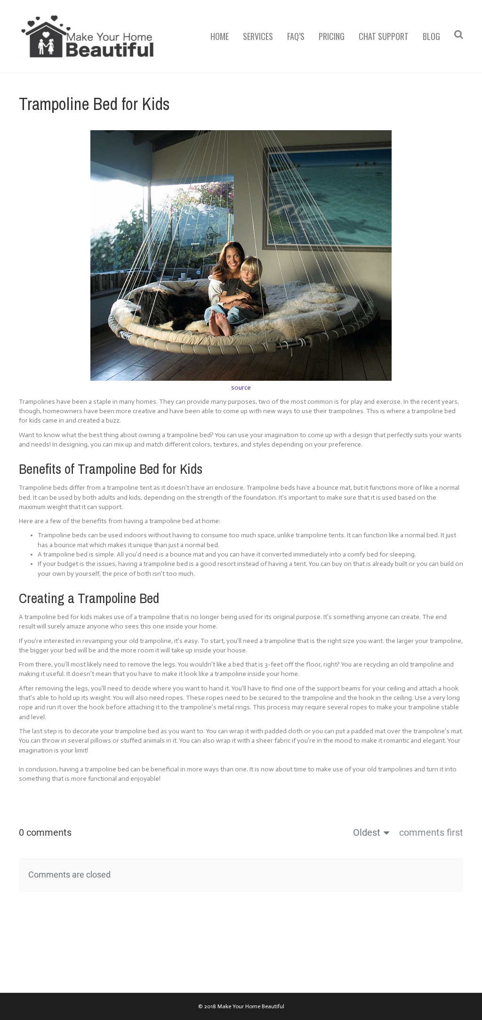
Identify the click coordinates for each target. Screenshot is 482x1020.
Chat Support (384, 36)
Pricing (332, 36)
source (241, 388)
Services (258, 36)
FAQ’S (296, 36)
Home (219, 36)
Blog (431, 36)
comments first (431, 832)
